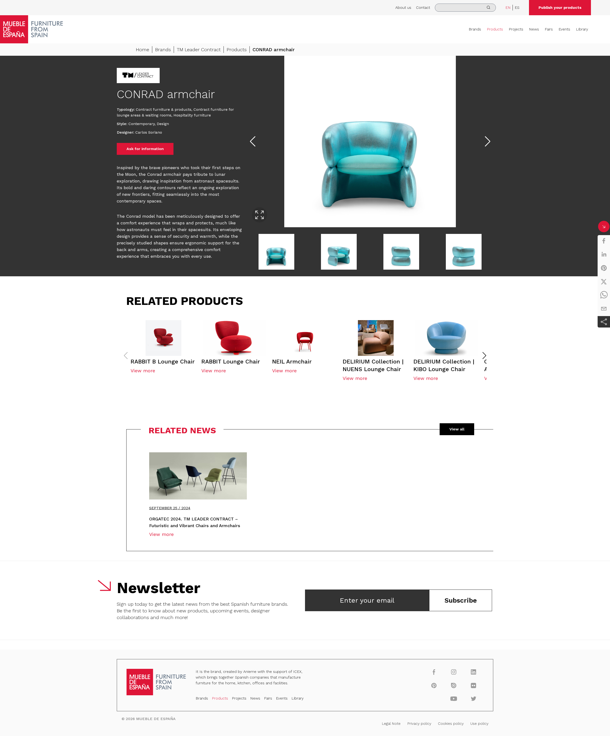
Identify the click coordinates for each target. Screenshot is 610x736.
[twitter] (604, 281)
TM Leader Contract (199, 49)
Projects (516, 29)
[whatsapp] (604, 295)
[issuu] (454, 685)
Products (495, 29)
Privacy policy (419, 723)
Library (582, 29)
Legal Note (391, 723)
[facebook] (604, 241)
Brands (475, 29)
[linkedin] (604, 254)
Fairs (549, 29)
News (534, 29)
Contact (423, 7)
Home (142, 49)
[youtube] (454, 698)
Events (564, 29)
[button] (484, 355)
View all (456, 429)
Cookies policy (451, 723)
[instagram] (454, 672)
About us (403, 7)
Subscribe (460, 600)
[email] (604, 308)
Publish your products (560, 7)
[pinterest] (604, 268)
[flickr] (473, 685)
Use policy (479, 723)
